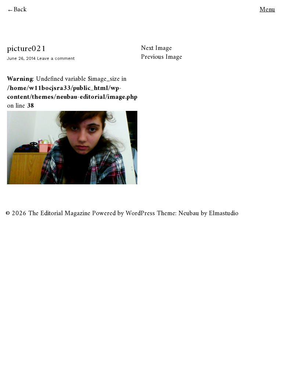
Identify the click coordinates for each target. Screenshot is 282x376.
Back (20, 9)
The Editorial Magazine (59, 213)
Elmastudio (223, 213)
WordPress (140, 213)
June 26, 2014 (21, 58)
